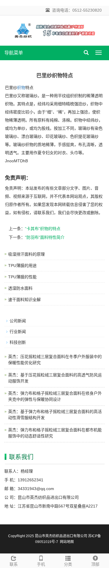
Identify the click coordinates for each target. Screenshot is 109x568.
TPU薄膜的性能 (22, 277)
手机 (41, 564)
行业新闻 (18, 331)
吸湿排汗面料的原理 (26, 254)
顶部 (95, 564)
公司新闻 (18, 320)
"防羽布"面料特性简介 (45, 237)
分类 (68, 564)
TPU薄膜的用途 (22, 265)
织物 (21, 87)
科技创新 (18, 342)
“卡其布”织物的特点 (42, 228)
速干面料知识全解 (24, 299)
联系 (14, 564)
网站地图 (67, 542)
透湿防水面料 (20, 288)
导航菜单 (13, 52)
